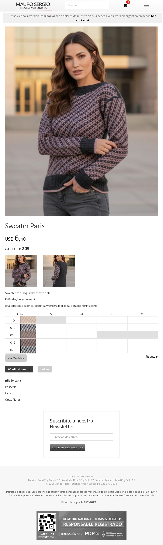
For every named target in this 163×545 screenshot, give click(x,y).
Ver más (149, 495)
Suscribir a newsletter (67, 447)
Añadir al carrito (19, 369)
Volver (45, 369)
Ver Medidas (16, 358)
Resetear (152, 356)
